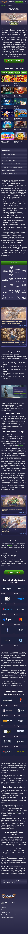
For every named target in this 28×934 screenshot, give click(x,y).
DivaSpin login (18, 812)
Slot (23, 72)
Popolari (3, 72)
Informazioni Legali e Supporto (10, 173)
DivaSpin (3, 5)
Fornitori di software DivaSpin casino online (13, 167)
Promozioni (5, 157)
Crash (16, 72)
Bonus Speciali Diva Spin (8, 160)
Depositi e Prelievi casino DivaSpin (11, 164)
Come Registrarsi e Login (8, 170)
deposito (10, 545)
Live (10, 72)
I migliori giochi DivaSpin (8, 154)
